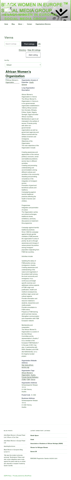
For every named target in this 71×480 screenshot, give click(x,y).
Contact (29, 24)
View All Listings (33, 50)
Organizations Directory (43, 24)
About (20, 24)
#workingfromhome (9, 446)
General (24, 84)
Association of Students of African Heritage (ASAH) (46, 443)
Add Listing (33, 54)
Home (6, 24)
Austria (33, 375)
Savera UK (33, 451)
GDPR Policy (7, 476)
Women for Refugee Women (39, 447)
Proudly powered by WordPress (22, 476)
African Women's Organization (27, 374)
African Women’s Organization (18, 73)
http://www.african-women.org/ (28, 366)
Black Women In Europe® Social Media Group (31, 16)
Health (31, 82)
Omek (32, 439)
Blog (13, 24)
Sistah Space (34, 435)
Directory (22, 50)
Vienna (33, 379)
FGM (28, 379)
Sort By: (6, 60)
